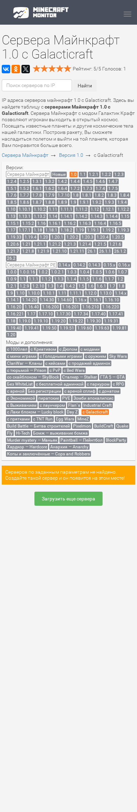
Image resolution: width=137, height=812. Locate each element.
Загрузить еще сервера (68, 499)
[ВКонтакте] (6, 69)
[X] (25, 69)
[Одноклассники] (16, 69)
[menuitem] (28, 174)
